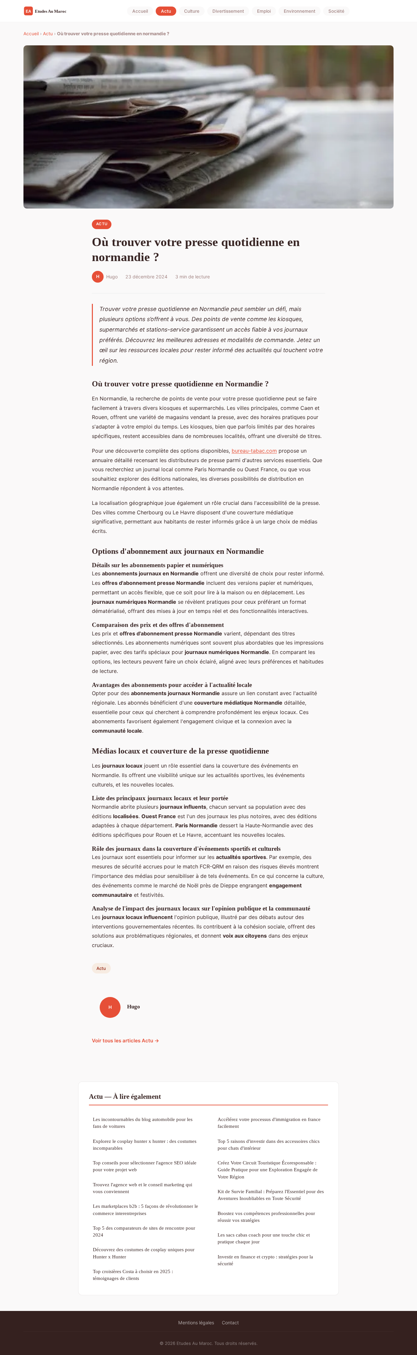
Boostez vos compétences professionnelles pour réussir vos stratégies (266, 1216)
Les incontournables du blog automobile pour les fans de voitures (143, 1122)
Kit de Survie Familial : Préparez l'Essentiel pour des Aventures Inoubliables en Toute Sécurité (271, 1195)
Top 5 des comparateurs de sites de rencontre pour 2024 (144, 1231)
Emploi (264, 11)
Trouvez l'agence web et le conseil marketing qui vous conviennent (142, 1188)
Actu (166, 11)
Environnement (299, 11)
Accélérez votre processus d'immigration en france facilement (269, 1122)
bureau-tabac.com (254, 450)
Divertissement (228, 11)
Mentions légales (196, 1322)
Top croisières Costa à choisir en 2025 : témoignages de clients (133, 1275)
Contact (230, 1322)
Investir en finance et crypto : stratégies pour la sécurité (265, 1260)
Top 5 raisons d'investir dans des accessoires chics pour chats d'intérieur (269, 1144)
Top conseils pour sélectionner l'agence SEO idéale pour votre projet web (144, 1166)
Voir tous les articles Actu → (125, 1040)
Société (336, 11)
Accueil (140, 11)
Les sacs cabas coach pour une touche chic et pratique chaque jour (264, 1238)
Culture (191, 11)
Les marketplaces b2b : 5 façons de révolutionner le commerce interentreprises (145, 1209)
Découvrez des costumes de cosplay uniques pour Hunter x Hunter (143, 1253)
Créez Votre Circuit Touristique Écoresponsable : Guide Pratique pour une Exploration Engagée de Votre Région (268, 1169)
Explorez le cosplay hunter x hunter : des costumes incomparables (144, 1144)
